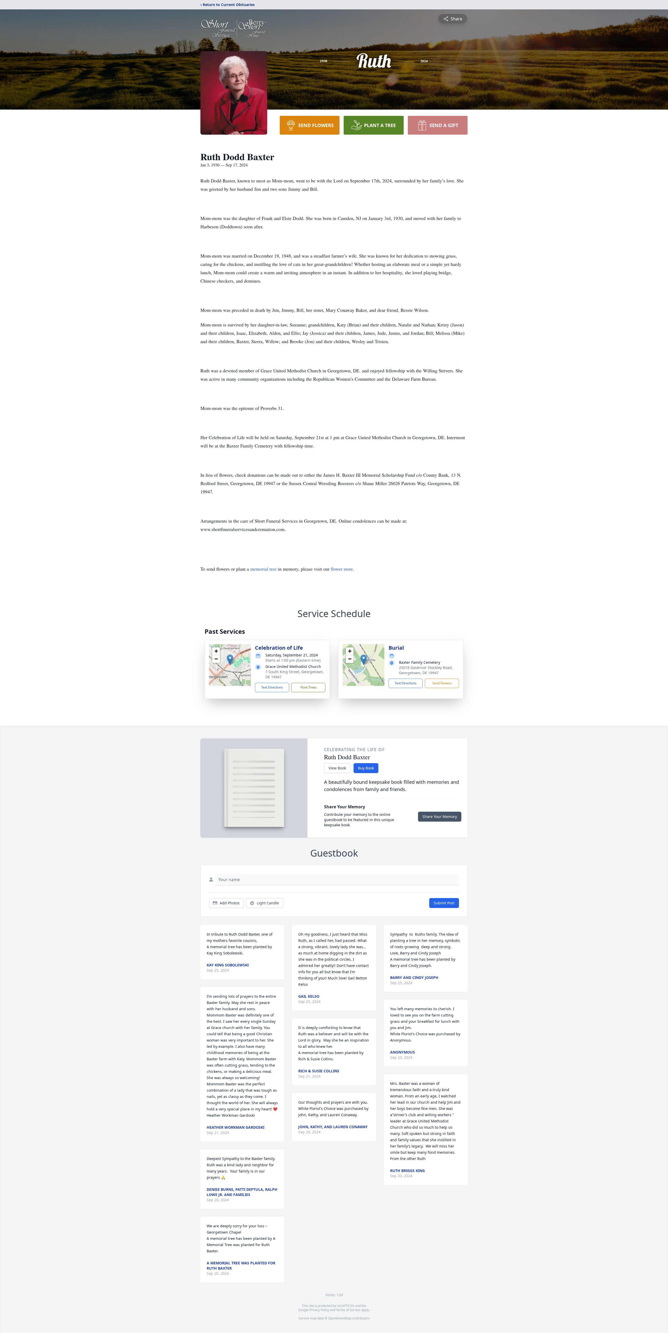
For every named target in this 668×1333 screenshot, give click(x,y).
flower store (342, 569)
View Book (337, 768)
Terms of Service (348, 1310)
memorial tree (263, 569)
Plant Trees (308, 687)
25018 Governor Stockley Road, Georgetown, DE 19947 (426, 670)
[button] (230, 659)
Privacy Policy (319, 1310)
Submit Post (444, 902)
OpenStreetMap (339, 1318)
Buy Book (366, 768)
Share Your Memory (439, 816)
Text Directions (272, 687)
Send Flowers (442, 683)
